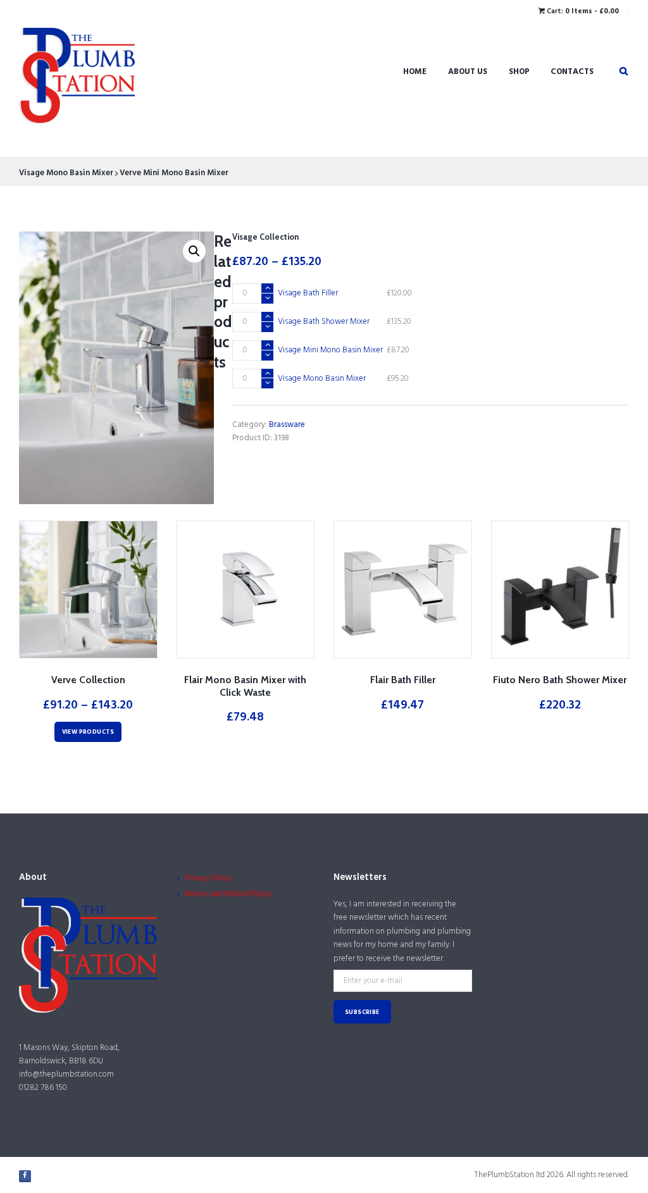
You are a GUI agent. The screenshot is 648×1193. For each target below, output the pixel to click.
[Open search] (624, 72)
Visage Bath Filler (308, 293)
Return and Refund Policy (228, 894)
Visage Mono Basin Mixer (66, 173)
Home (415, 71)
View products (88, 732)
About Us (467, 71)
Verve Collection (88, 680)
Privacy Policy (208, 878)
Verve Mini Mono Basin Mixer (174, 173)
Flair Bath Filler (402, 680)
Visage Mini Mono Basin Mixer (330, 350)
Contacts (572, 71)
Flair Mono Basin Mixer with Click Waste (245, 686)
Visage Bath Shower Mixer (324, 321)
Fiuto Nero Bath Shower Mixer (559, 680)
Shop (519, 71)
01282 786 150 (43, 1087)
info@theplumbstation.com (66, 1074)
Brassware (287, 424)
